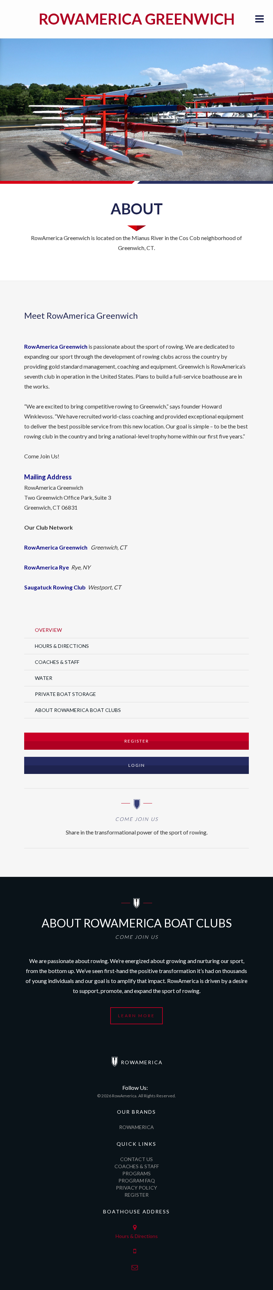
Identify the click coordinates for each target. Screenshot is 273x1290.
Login (136, 765)
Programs (136, 1173)
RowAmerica (136, 1127)
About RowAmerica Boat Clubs (78, 710)
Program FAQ (136, 1180)
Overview (48, 630)
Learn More (136, 1015)
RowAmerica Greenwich (137, 19)
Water (43, 678)
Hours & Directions (62, 646)
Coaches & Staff (57, 662)
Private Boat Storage (65, 694)
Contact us (136, 1159)
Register (136, 741)
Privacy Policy (136, 1188)
